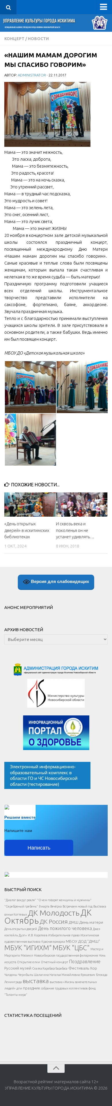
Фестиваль (78, 968)
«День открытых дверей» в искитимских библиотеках (26, 530)
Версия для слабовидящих (59, 581)
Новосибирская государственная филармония (66, 955)
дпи (19, 988)
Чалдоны (10, 974)
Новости (38, 38)
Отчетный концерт (54, 962)
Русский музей (17, 968)
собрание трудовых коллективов (64, 988)
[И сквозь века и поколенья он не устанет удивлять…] (81, 504)
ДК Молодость (54, 912)
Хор (93, 968)
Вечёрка (56, 906)
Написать (39, 848)
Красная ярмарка (53, 941)
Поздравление (85, 961)
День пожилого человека (65, 928)
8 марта (44, 906)
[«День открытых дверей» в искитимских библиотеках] (30, 504)
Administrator (32, 75)
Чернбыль (25, 974)
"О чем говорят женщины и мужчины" (64, 900)
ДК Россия (54, 921)
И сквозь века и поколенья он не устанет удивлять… (75, 530)
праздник (31, 988)
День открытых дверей (20, 929)
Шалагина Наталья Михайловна (57, 974)
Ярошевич (88, 974)
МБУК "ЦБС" (71, 947)
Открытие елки (28, 962)
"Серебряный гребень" (21, 906)
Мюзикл (27, 955)
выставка (36, 980)
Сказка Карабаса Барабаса (49, 968)
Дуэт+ (23, 935)
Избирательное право (64, 935)
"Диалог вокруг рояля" (20, 900)
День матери (91, 922)
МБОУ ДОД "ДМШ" (83, 941)
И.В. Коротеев (37, 935)
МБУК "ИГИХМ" (28, 947)
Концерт (14, 38)
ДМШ (73, 922)
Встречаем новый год (77, 906)
